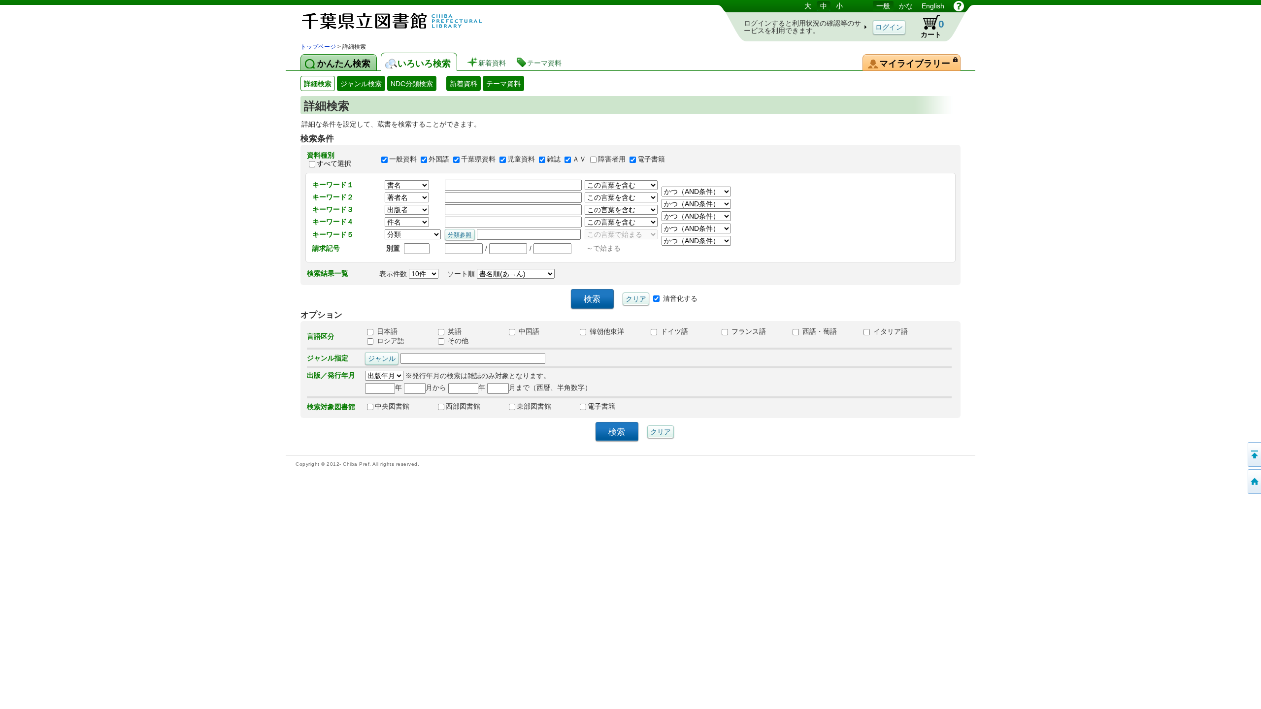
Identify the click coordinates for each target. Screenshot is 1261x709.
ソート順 (462, 274)
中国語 (528, 331)
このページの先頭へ (1253, 454)
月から (436, 387)
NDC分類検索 (412, 84)
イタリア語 (889, 331)
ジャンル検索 (361, 84)
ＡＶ (579, 159)
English (933, 6)
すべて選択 (334, 163)
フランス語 (748, 331)
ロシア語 (389, 341)
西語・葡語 (818, 331)
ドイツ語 (673, 331)
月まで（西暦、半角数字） (550, 387)
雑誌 (554, 159)
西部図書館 (463, 406)
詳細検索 (318, 84)
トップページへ (1253, 481)
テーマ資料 (503, 84)
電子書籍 (651, 159)
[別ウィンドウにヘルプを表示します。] (959, 6)
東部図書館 (534, 406)
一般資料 (403, 159)
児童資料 (521, 159)
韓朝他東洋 (606, 331)
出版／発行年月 (331, 375)
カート (927, 26)
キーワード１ (333, 185)
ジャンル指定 (327, 358)
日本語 (386, 331)
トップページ (318, 46)
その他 (457, 341)
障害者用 (612, 159)
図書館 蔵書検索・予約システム (404, 21)
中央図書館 (392, 406)
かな (906, 6)
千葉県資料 (478, 159)
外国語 (439, 159)
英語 (454, 331)
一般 (883, 6)
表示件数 (394, 274)
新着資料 (463, 84)
